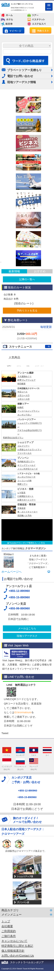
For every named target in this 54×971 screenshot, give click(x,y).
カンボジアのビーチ (26, 533)
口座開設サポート (25, 552)
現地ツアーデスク (27, 691)
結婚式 (20, 463)
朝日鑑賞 (21, 440)
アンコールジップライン (28, 467)
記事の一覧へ (27, 279)
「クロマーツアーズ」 (38, 619)
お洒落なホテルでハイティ (29, 506)
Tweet (4, 789)
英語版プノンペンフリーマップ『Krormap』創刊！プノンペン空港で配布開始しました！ (26, 388)
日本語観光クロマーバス (28, 444)
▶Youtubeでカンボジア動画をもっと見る (26, 599)
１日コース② (23, 455)
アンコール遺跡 (25, 429)
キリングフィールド (26, 521)
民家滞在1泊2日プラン (13, 493)
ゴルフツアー (23, 502)
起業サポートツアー (26, 556)
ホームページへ (11, 628)
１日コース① (23, 451)
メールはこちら (27, 684)
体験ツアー (23, 460)
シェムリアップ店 (25, 932)
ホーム (13, 14)
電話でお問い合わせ (20, 76)
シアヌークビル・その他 (28, 529)
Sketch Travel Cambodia (5, 5)
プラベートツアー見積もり (24, 70)
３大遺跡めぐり (24, 432)
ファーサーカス (24, 509)
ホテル (13, 18)
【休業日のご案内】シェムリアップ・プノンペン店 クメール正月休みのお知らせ (26, 358)
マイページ (13, 30)
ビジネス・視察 (25, 545)
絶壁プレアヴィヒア (26, 436)
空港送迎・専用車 (26, 560)
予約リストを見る (27, 310)
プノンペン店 (23, 958)
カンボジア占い (24, 471)
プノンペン (23, 514)
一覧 (48, 346)
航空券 (13, 23)
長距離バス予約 (24, 571)
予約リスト (40, 30)
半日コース (22, 448)
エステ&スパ (39, 23)
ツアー (39, 14)
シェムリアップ (25, 498)
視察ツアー (22, 540)
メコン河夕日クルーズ (27, 525)
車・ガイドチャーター (27, 568)
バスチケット (39, 18)
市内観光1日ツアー (26, 518)
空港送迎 (21, 564)
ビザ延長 (21, 548)
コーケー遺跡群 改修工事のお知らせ (26, 376)
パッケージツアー (26, 475)
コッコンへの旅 (24, 537)
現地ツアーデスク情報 (21, 82)
